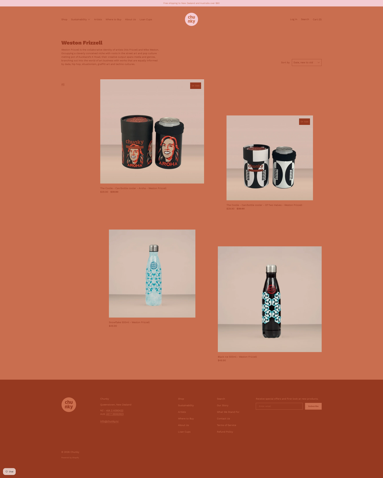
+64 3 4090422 (114, 410)
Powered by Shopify (70, 458)
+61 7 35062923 (115, 414)
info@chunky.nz (109, 421)
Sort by (285, 62)
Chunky (74, 452)
